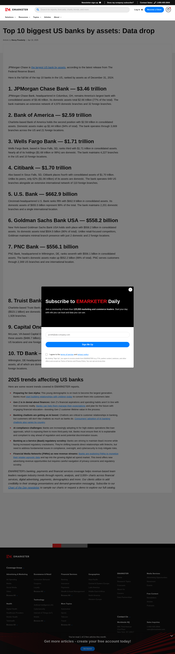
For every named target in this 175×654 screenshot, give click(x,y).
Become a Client (154, 10)
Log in (137, 10)
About (56, 17)
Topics (36, 17)
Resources (23, 17)
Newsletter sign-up (90, 3)
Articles (47, 17)
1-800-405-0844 (163, 3)
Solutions (9, 17)
